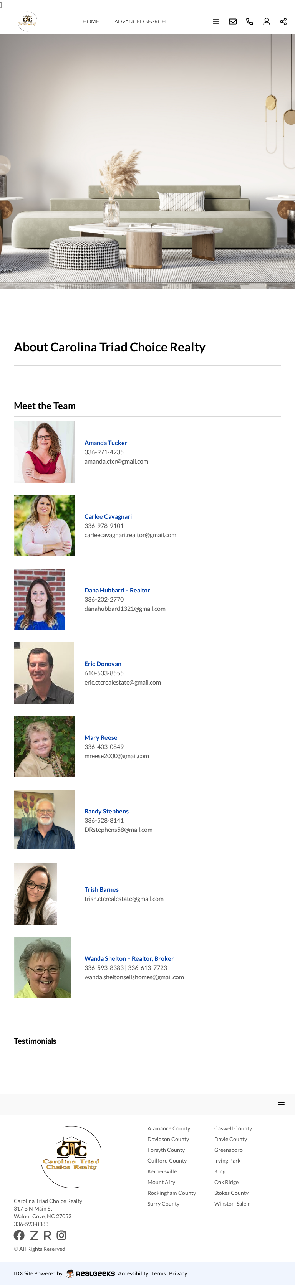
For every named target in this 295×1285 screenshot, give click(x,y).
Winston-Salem (232, 1203)
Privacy (178, 1273)
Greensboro (228, 1149)
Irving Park (227, 1160)
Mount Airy (161, 1182)
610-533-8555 (104, 672)
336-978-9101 (104, 525)
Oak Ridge (226, 1182)
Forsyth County (166, 1149)
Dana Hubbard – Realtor (117, 590)
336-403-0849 (104, 746)
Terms (158, 1273)
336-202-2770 (104, 599)
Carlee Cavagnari (108, 516)
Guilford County (167, 1160)
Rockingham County (172, 1192)
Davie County (230, 1139)
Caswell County (233, 1128)
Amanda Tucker (106, 442)
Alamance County (169, 1128)
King (219, 1171)
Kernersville (162, 1171)
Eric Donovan (103, 663)
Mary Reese (101, 737)
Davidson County (168, 1139)
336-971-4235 (104, 451)
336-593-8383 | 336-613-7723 (126, 967)
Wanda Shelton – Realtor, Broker (129, 958)
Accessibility (133, 1273)
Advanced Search (140, 21)
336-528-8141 (104, 820)
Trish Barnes (102, 889)
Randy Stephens (107, 811)
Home (91, 21)
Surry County (163, 1203)
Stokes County (231, 1192)
